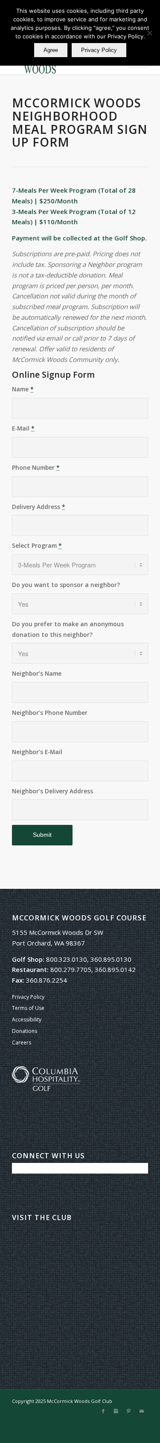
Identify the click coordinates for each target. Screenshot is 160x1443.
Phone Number (36, 467)
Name (23, 389)
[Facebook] (103, 1411)
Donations (24, 1031)
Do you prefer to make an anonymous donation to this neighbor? (68, 629)
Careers (21, 1042)
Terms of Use (28, 1008)
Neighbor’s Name (36, 673)
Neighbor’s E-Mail (37, 752)
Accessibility (26, 1019)
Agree (51, 50)
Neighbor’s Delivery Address (52, 791)
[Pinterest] (128, 1411)
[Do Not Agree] (149, 33)
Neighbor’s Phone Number (49, 712)
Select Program (37, 545)
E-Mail (23, 428)
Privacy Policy (28, 997)
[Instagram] (116, 1411)
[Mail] (141, 1411)
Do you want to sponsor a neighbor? (66, 585)
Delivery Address (38, 507)
